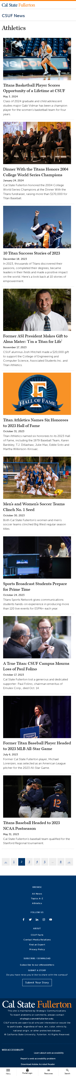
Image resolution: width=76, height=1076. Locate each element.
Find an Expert (37, 944)
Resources (48, 1071)
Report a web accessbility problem (38, 1058)
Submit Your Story (37, 982)
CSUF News (13, 15)
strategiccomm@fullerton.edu (36, 1018)
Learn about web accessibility (49, 1053)
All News (37, 893)
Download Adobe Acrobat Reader (38, 1064)
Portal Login (27, 1071)
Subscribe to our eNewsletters (37, 964)
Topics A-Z (37, 898)
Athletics (37, 903)
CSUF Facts (37, 934)
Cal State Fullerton (18, 5)
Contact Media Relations (37, 939)
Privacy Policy (37, 949)
